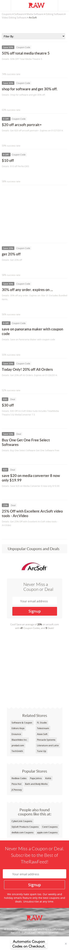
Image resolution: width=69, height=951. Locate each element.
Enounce (16, 734)
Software (19, 14)
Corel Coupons (50, 826)
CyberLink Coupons (22, 821)
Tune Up (41, 751)
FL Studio (42, 722)
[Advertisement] (34, 25)
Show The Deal (15, 422)
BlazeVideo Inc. (19, 739)
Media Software (34, 14)
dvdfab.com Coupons (22, 832)
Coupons (7, 14)
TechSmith (17, 751)
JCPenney (17, 789)
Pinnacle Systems (46, 739)
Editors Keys (18, 728)
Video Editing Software (14, 17)
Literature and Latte (48, 745)
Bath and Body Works (36, 784)
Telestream (43, 728)
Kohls (48, 778)
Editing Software (55, 14)
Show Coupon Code (18, 66)
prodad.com (18, 745)
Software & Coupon (22, 722)
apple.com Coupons (47, 832)
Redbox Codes (19, 778)
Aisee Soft (42, 734)
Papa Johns (36, 778)
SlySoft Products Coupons (25, 826)
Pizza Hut (17, 784)
